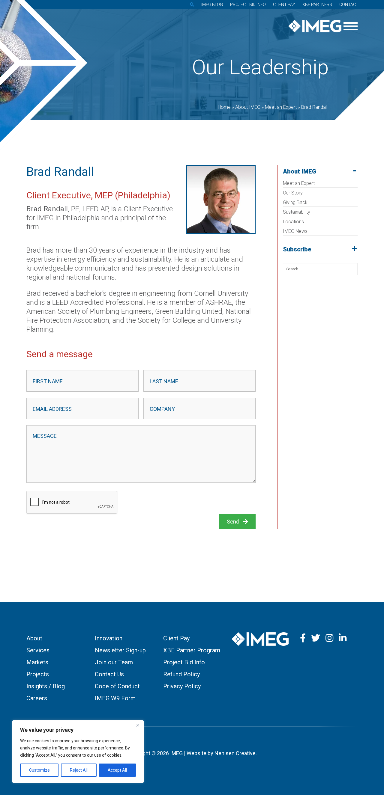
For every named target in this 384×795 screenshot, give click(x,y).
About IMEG (299, 171)
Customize (39, 770)
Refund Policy (181, 674)
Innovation (108, 638)
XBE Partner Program (191, 650)
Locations (293, 221)
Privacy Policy (182, 686)
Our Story (293, 193)
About (34, 638)
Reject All (79, 770)
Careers (36, 698)
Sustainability (296, 212)
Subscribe (297, 249)
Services (38, 650)
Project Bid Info (248, 4)
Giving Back (295, 202)
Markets (37, 662)
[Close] (137, 725)
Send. (234, 521)
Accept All (117, 770)
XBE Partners (317, 4)
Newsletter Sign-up (120, 650)
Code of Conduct (117, 686)
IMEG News (295, 231)
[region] (78, 751)
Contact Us (109, 674)
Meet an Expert (299, 183)
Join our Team (114, 662)
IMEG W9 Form (115, 698)
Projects (37, 674)
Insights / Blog (45, 686)
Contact (348, 4)
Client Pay (284, 4)
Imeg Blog (212, 4)
